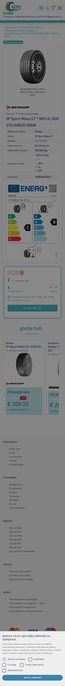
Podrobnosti (47, 653)
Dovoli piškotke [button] (32, 677)
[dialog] (32, 658)
